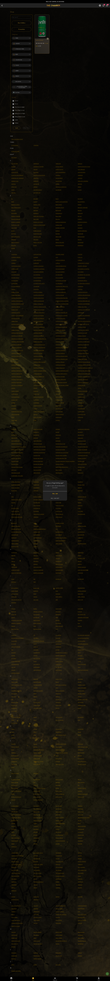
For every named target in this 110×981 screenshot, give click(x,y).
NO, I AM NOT (55, 498)
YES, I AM (55, 494)
